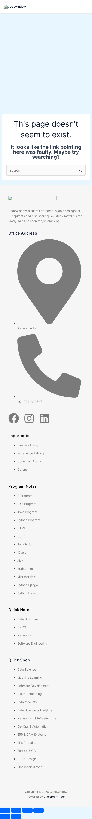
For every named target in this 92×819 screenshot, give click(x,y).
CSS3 (21, 536)
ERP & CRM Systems (31, 734)
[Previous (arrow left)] (5, 816)
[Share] (27, 810)
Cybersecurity (27, 702)
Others (22, 469)
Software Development (33, 685)
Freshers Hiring (27, 445)
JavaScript (25, 544)
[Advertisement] (46, 61)
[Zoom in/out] (5, 810)
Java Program (27, 512)
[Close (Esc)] (38, 810)
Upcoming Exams (29, 461)
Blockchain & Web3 (30, 767)
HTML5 (22, 528)
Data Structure (27, 619)
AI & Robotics (26, 742)
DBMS (21, 627)
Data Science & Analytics (34, 710)
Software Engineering (32, 643)
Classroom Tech (54, 796)
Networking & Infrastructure (36, 718)
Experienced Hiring (30, 453)
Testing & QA (26, 750)
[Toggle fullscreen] (16, 810)
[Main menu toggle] (83, 6)
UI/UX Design (26, 759)
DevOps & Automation (32, 726)
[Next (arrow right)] (16, 816)
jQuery (22, 552)
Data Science (26, 669)
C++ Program (26, 504)
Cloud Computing (29, 694)
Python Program (28, 520)
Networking (25, 635)
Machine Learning (29, 677)
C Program (24, 495)
